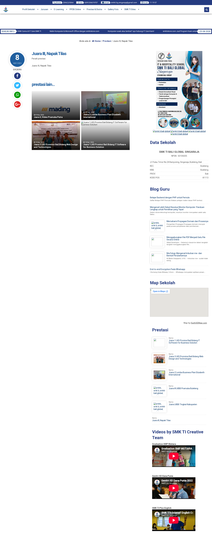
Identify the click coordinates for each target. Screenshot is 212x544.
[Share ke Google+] (17, 104)
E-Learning (59, 9)
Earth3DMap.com (199, 323)
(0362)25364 (68, 2)
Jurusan (44, 9)
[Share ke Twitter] (17, 85)
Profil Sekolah (28, 9)
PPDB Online (75, 9)
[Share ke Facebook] (17, 75)
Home (97, 41)
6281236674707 (91, 2)
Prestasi (107, 41)
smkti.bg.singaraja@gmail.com (124, 2)
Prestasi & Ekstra (94, 9)
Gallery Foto (113, 9)
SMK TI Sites (130, 9)
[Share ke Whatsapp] (17, 94)
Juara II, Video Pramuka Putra (48, 117)
